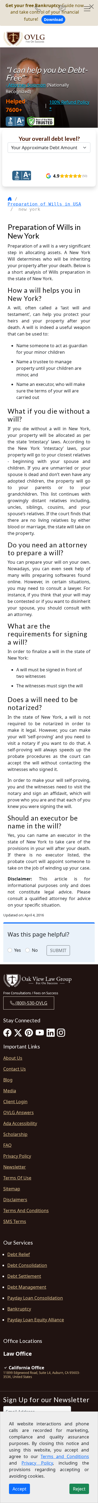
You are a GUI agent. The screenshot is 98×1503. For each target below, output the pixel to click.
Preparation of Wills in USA (44, 204)
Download (53, 19)
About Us (12, 1058)
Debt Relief (18, 1254)
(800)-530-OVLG (30, 1003)
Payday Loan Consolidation (35, 1298)
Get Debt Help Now (47, 161)
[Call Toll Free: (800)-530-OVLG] (40, 8)
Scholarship (15, 1134)
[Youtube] (40, 1032)
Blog (8, 1080)
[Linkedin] (51, 1032)
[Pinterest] (29, 1032)
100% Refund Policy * (69, 105)
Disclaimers (15, 1200)
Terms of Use (17, 1178)
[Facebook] (7, 1032)
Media (9, 1091)
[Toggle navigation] (87, 8)
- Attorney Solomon (26, 85)
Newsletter (14, 1167)
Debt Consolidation (27, 1265)
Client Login (15, 1102)
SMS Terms (14, 1221)
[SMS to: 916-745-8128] (62, 8)
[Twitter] (18, 1033)
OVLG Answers (18, 1112)
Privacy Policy (17, 1156)
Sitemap (11, 1189)
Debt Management (26, 1287)
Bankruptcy (19, 1309)
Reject (79, 1489)
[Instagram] (61, 1032)
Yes (17, 950)
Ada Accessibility (20, 1123)
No (35, 950)
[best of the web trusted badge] (40, 121)
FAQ (7, 1145)
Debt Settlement (24, 1276)
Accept (19, 1489)
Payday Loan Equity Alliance (35, 1320)
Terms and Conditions (26, 1211)
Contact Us (14, 1069)
